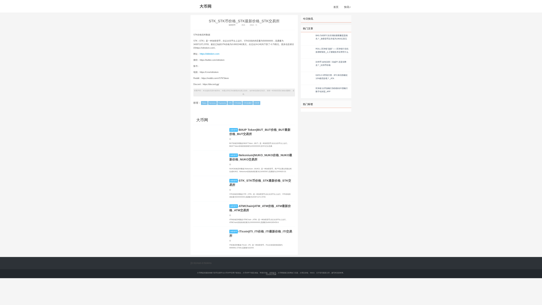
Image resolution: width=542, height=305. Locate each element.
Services (212, 103)
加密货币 (232, 25)
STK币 (256, 103)
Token (204, 103)
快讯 (346, 7)
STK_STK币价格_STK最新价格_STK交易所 (244, 21)
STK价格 (237, 103)
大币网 (206, 6)
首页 (335, 7)
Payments (222, 103)
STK (230, 103)
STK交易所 (247, 103)
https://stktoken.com (209, 54)
